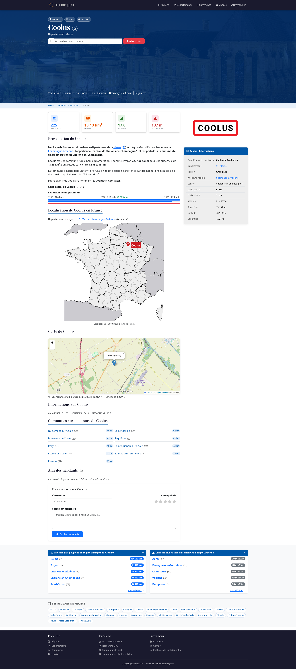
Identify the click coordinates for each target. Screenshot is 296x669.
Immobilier (240, 4)
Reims (54, 559)
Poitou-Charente (236, 615)
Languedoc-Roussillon (91, 615)
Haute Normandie (236, 609)
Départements (184, 4)
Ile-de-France (56, 615)
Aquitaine (64, 609)
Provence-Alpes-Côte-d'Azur (62, 620)
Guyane (219, 609)
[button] (114, 363)
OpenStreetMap (162, 392)
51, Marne (221, 165)
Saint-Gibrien (99, 93)
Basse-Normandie (95, 609)
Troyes (54, 565)
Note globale (168, 495)
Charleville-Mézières (63, 571)
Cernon (52, 461)
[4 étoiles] (170, 501)
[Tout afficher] (143, 552)
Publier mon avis (69, 534)
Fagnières (140, 93)
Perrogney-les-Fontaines (167, 565)
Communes (205, 4)
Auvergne (77, 609)
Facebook (158, 641)
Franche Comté (188, 609)
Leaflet (149, 392)
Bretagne (127, 609)
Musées (223, 4)
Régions (165, 4)
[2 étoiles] (161, 501)
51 (124, 147)
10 (61, 565)
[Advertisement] (148, 66)
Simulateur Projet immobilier (117, 654)
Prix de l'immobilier (112, 641)
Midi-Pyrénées (165, 615)
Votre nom (58, 495)
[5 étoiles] (174, 501)
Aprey (155, 559)
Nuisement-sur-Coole (75, 93)
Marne (69, 34)
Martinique (136, 615)
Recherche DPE (110, 645)
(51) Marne (83, 219)
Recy (50, 446)
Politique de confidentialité (167, 649)
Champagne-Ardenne (60, 151)
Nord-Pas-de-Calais (185, 615)
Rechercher (134, 41)
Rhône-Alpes (85, 620)
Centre (139, 609)
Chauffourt (159, 571)
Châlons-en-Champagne (65, 578)
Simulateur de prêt (112, 649)
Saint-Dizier (58, 584)
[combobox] (88, 41)
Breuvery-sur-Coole (120, 93)
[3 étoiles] (165, 501)
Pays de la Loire (205, 615)
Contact (157, 645)
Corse (174, 609)
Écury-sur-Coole (57, 453)
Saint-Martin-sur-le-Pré (128, 453)
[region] (114, 366)
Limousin (110, 615)
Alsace (53, 609)
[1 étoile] (156, 501)
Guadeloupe (205, 609)
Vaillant (157, 578)
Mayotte (150, 615)
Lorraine (123, 615)
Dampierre (158, 584)
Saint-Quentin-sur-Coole (129, 446)
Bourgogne (113, 609)
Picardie (220, 615)
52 (68, 584)
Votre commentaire (64, 508)
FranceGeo (54, 636)
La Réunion (71, 615)
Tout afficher (135, 590)
